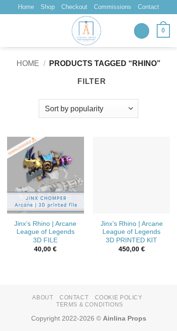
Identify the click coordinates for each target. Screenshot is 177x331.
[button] (141, 31)
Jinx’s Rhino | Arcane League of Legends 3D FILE (45, 232)
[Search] (10, 31)
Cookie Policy (119, 297)
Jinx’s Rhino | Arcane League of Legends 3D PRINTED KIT (132, 232)
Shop (48, 6)
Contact (148, 6)
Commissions (112, 6)
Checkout (74, 6)
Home (26, 6)
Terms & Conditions (89, 304)
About (42, 297)
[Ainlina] (86, 30)
